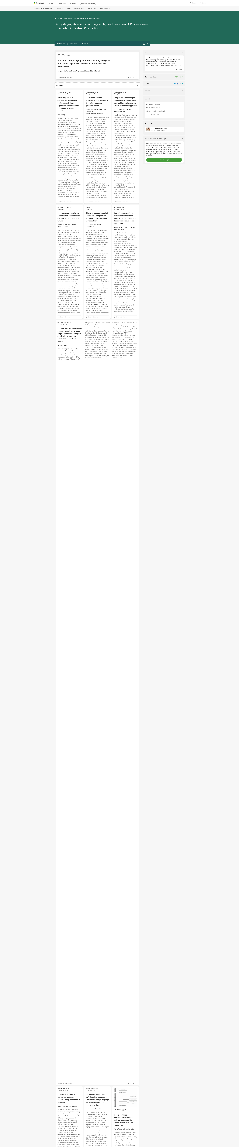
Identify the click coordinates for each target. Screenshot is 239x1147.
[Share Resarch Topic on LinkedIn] (180, 83)
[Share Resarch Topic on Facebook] (177, 83)
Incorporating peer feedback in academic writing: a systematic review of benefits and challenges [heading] (123, 1120)
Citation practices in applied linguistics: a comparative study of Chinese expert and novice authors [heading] (97, 217)
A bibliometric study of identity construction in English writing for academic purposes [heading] (69, 1098)
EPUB (182, 77)
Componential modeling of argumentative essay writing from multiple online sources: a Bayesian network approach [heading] (125, 102)
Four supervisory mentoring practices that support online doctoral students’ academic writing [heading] (69, 217)
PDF (176, 77)
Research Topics (95, 18)
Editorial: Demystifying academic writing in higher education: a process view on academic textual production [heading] (84, 63)
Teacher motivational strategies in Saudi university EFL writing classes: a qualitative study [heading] (97, 102)
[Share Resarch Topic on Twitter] (175, 83)
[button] (73, 43)
